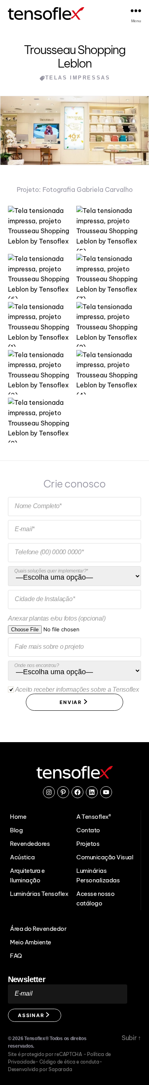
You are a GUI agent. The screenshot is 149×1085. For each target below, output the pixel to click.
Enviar (72, 702)
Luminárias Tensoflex (39, 893)
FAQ (16, 955)
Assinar (32, 1015)
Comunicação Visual (104, 857)
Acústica (22, 857)
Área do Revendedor (38, 928)
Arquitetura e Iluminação (27, 875)
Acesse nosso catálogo (95, 898)
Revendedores (30, 843)
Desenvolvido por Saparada (40, 1069)
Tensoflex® (36, 1038)
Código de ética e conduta (69, 1062)
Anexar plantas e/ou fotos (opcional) (56, 618)
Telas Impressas (77, 78)
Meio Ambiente (30, 942)
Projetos (87, 843)
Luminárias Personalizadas (98, 875)
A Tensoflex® (93, 816)
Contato (88, 830)
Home (18, 816)
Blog (16, 830)
